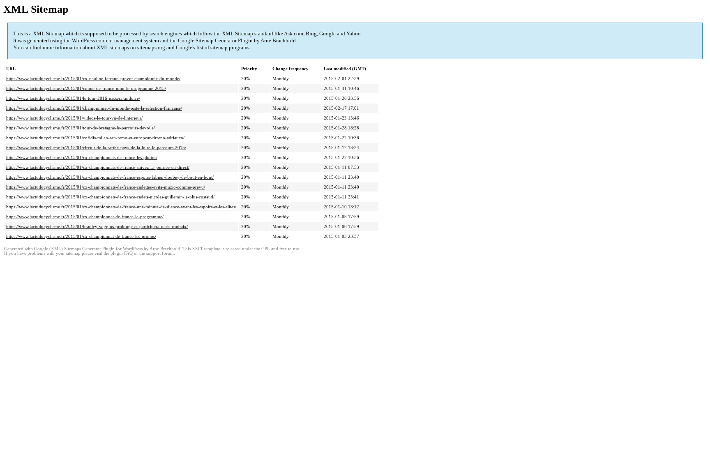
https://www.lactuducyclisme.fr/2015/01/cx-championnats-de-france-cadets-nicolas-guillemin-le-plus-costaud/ (110, 196)
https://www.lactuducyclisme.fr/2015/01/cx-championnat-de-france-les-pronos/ (81, 236)
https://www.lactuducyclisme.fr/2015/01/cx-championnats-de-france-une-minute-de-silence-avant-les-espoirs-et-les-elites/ (121, 206)
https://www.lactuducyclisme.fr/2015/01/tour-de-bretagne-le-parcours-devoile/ (80, 127)
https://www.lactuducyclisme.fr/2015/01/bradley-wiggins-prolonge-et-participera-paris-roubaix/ (97, 226)
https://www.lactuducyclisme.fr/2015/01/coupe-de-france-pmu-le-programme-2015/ (86, 88)
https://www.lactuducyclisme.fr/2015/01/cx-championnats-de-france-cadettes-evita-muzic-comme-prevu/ (105, 187)
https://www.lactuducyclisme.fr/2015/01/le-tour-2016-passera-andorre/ (73, 98)
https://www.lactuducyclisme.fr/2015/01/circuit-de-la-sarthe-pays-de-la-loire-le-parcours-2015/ (96, 147)
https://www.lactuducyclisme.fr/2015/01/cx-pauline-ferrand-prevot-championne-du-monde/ (93, 78)
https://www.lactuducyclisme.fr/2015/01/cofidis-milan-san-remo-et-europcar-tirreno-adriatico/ (95, 137)
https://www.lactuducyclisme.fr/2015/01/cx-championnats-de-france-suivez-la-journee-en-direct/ (97, 167)
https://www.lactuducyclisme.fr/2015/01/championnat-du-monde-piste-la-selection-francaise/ (94, 108)
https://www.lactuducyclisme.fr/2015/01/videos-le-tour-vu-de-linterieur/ (74, 117)
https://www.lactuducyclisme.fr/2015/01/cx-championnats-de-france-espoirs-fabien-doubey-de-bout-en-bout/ (110, 177)
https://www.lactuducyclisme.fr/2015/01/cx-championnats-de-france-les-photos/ (81, 157)
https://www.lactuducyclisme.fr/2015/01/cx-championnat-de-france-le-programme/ (85, 216)
